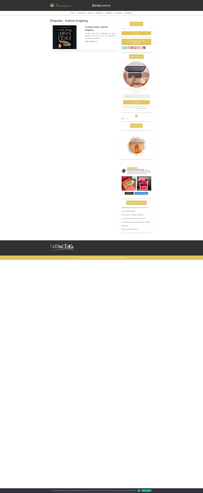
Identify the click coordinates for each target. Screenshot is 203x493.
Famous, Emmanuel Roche (130, 229)
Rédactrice (101, 5)
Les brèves (118, 13)
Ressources (128, 13)
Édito (72, 13)
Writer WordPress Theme (86, 257)
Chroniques (108, 13)
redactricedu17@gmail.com (64, 6)
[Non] (201, 490)
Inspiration (99, 13)
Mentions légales (146, 490)
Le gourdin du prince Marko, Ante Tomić (133, 218)
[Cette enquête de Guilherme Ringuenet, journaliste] (144, 183)
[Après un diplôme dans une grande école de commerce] (129, 183)
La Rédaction (81, 13)
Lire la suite (89, 41)
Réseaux (90, 13)
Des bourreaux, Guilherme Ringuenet (133, 214)
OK (139, 490)
